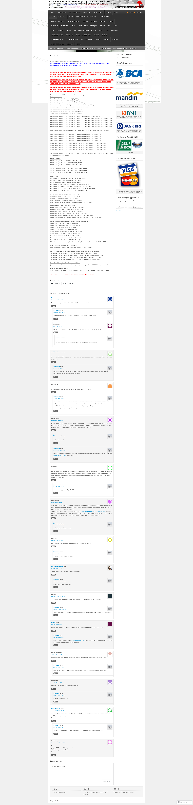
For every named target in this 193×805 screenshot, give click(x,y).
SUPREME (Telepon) (57, 44)
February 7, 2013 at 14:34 (59, 609)
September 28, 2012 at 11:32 (62, 339)
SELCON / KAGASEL (86, 39)
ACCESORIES (62, 12)
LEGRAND (60, 30)
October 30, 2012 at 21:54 (57, 568)
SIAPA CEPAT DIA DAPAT (120, 48)
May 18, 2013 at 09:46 (58, 637)
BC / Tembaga (98, 12)
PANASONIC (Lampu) (57, 35)
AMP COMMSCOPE (74, 12)
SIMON (98, 39)
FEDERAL (102, 21)
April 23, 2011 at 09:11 (58, 398)
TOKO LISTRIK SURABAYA (96, 4)
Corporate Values (56, 48)
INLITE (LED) (64, 26)
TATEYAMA (70, 44)
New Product (106, 48)
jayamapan (56, 310)
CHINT (71, 17)
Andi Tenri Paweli (56, 352)
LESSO (69, 30)
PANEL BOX (69, 35)
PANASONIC (114, 30)
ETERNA (85, 21)
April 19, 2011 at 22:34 (56, 386)
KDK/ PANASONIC (105, 26)
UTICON (78, 44)
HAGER (111, 21)
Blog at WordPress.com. (57, 801)
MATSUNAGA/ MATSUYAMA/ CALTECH (85, 30)
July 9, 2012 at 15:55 (58, 326)
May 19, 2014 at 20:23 (58, 727)
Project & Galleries (72, 48)
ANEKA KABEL (87, 12)
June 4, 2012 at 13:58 (56, 502)
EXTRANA (94, 21)
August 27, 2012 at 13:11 (59, 553)
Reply (53, 306)
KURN (52, 30)
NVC (107, 30)
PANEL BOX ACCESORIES (83, 35)
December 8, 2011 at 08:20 (57, 420)
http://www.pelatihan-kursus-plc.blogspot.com (93, 511)
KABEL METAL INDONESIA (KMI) (88, 26)
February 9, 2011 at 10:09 (57, 299)
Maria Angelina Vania (57, 566)
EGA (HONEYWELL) (74, 21)
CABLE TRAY (62, 17)
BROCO (53, 17)
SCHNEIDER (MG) (72, 39)
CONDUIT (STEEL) (105, 17)
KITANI (115, 26)
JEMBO (73, 26)
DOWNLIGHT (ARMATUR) (58, 21)
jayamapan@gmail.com (59, 455)
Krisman (53, 298)
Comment (106, 781)
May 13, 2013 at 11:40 (56, 624)
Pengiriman (84, 48)
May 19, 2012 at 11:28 (58, 486)
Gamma (53, 622)
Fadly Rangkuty (55, 709)
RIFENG (104, 35)
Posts (131, 12)
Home (52, 12)
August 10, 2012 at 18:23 (57, 540)
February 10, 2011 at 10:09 (57, 354)
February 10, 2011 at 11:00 (59, 368)
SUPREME (115, 39)
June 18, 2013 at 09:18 (59, 667)
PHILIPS (96, 35)
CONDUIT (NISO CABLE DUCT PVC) (86, 17)
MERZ (100, 30)
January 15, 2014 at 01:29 (57, 710)
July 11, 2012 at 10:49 (58, 524)
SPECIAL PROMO (95, 48)
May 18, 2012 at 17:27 (56, 468)
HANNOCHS (54, 26)
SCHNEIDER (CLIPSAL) (57, 39)
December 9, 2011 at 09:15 (59, 436)
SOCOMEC (106, 39)
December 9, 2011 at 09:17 (59, 450)
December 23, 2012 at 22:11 (58, 596)
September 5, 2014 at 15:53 (58, 742)
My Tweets (118, 210)
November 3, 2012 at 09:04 (59, 581)
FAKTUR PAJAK (133, 48)
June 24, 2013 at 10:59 (59, 695)
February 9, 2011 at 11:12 (59, 312)
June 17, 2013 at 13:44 (56, 654)
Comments (139, 12)
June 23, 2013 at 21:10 (56, 682)
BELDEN (108, 12)
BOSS (116, 12)
